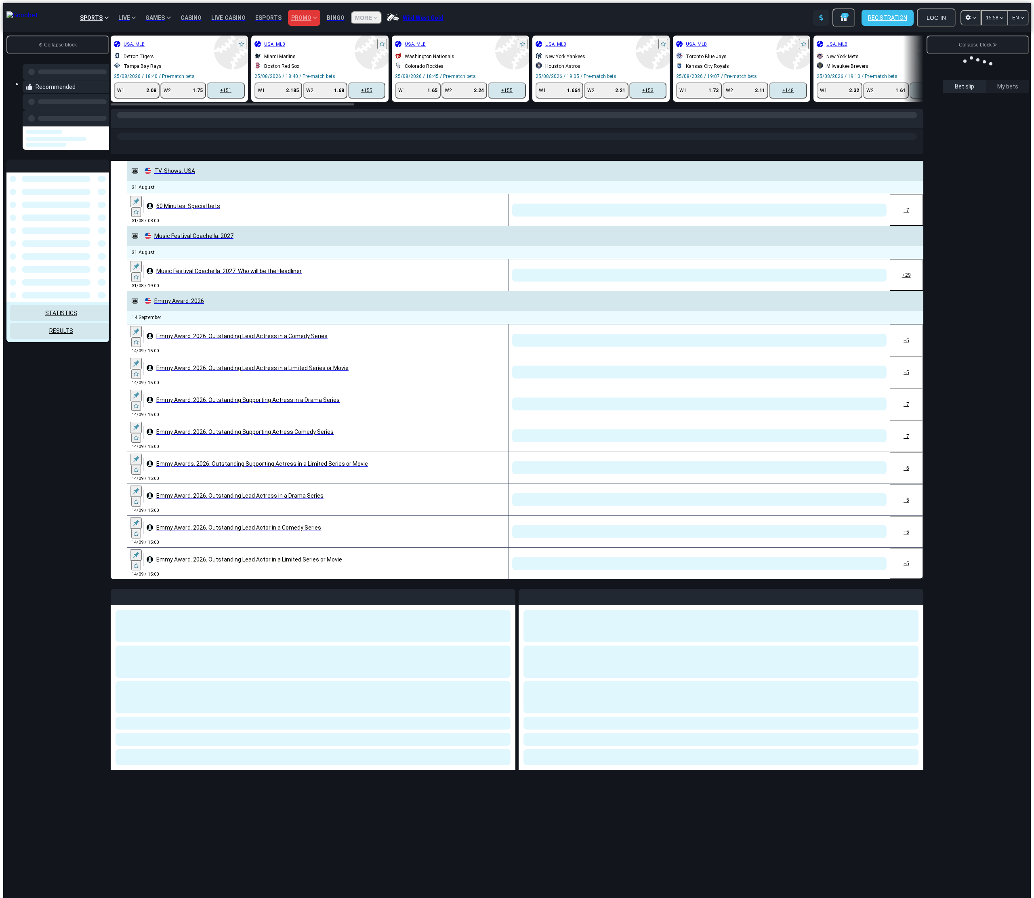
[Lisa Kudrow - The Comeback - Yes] (364, 442)
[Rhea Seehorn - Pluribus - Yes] (296, 808)
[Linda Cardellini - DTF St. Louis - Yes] (296, 737)
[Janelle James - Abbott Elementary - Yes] (364, 660)
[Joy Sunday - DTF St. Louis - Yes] (432, 737)
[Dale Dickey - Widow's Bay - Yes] (432, 660)
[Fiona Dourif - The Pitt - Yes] (499, 583)
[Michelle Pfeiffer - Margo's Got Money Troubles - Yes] (398, 660)
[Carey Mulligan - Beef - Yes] (330, 513)
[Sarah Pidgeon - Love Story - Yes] (398, 513)
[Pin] (136, 201)
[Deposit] (821, 18)
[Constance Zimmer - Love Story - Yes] (330, 737)
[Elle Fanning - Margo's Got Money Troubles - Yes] (330, 442)
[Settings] (1016, 108)
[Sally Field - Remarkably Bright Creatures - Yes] (364, 513)
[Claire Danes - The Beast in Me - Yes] (432, 513)
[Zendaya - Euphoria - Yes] (330, 808)
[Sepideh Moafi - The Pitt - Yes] (398, 583)
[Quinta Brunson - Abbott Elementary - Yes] (432, 442)
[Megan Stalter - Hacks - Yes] (465, 660)
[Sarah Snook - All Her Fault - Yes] (296, 513)
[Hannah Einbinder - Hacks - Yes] (330, 660)
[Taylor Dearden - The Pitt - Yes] (465, 583)
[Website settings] (970, 17)
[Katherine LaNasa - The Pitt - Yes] (296, 583)
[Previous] (100, 117)
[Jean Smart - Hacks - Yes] (296, 442)
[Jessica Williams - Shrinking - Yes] (499, 660)
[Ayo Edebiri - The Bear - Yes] (398, 442)
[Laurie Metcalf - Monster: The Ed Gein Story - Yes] (398, 737)
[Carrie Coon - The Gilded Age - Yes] (398, 808)
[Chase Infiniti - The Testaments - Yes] (432, 808)
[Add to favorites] (241, 44)
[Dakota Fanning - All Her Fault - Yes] (465, 737)
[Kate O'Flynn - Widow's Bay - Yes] (296, 660)
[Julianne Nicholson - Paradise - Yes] (364, 583)
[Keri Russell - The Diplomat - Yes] (364, 808)
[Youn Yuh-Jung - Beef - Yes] (364, 737)
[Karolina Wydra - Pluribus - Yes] (330, 583)
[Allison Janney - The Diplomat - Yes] (432, 583)
